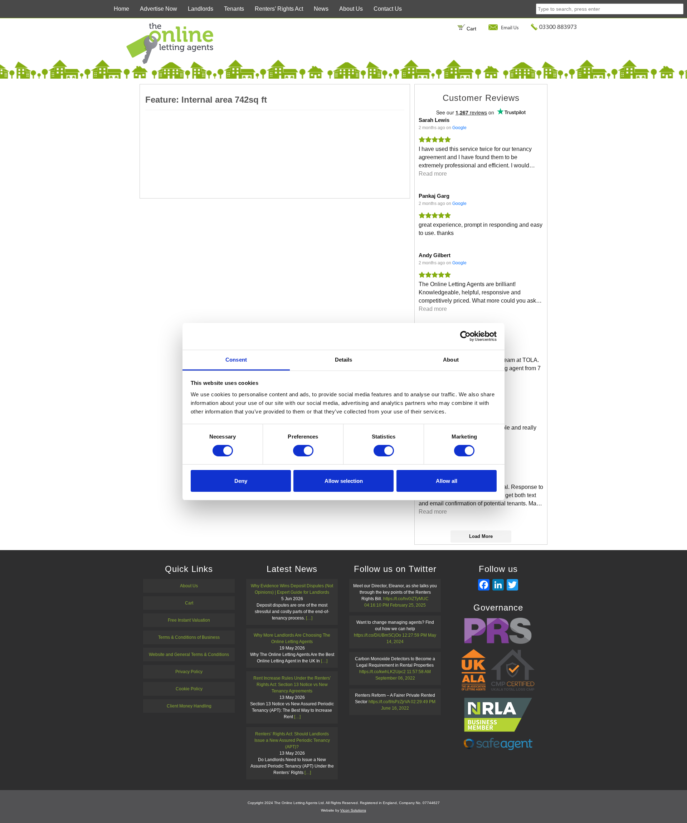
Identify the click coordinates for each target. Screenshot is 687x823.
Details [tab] (343, 359)
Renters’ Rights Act (279, 9)
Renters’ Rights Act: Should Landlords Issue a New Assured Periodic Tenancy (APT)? (292, 740)
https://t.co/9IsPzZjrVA (389, 701)
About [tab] (451, 359)
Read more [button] (433, 174)
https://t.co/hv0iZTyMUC (406, 598)
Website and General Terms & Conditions (189, 654)
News (321, 9)
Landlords (200, 9)
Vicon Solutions (353, 810)
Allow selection (344, 481)
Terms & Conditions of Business (189, 637)
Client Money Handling (189, 706)
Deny (240, 481)
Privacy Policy (189, 671)
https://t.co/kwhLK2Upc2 (382, 671)
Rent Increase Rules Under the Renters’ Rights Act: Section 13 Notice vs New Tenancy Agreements (292, 685)
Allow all (446, 481)
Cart (470, 28)
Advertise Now (158, 9)
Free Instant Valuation (189, 620)
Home (121, 9)
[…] (309, 618)
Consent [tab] (236, 359)
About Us (351, 9)
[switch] (303, 450)
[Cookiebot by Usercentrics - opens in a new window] (465, 336)
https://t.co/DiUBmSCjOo (377, 635)
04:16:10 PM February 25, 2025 (395, 605)
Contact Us (388, 9)
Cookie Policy (189, 688)
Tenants (234, 9)
